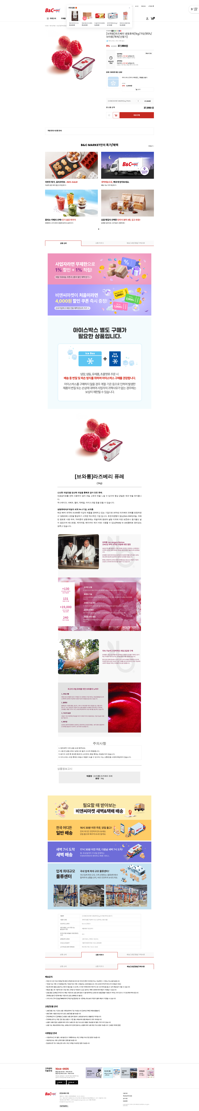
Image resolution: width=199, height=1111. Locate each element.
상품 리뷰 (99, 243)
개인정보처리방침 (127, 1096)
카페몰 (63, 18)
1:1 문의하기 (59, 1082)
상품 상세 (63, 243)
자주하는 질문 (71, 1082)
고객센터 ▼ (151, 6)
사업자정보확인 (64, 1106)
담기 (139, 89)
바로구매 (137, 115)
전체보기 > (151, 146)
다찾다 (193, 9)
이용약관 (125, 1093)
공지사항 (125, 1098)
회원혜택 (125, 1101)
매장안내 (143, 6)
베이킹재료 (52, 26)
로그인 (136, 6)
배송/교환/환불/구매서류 (136, 243)
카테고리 (53, 18)
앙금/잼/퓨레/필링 (62, 26)
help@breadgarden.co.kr (81, 1100)
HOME (47, 26)
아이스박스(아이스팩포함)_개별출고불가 (134, 78)
